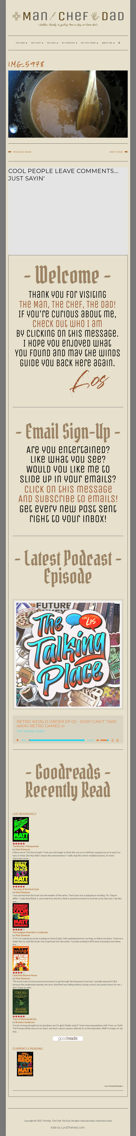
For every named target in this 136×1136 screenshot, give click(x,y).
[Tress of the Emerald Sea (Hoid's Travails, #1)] (21, 1001)
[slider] (57, 740)
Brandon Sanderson (25, 1022)
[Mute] (98, 740)
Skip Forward (117, 740)
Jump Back (112, 740)
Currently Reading (28, 1048)
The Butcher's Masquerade (26, 846)
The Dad (51, 43)
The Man (21, 43)
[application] (68, 740)
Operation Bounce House (25, 975)
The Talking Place (31, 731)
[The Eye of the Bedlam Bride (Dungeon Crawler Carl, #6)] (25, 1064)
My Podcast (68, 43)
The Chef (36, 43)
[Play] (17, 740)
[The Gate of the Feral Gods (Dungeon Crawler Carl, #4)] (21, 872)
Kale (54, 1128)
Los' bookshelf (24, 814)
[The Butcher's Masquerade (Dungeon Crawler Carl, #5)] (21, 829)
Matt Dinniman (23, 849)
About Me (107, 43)
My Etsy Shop (88, 43)
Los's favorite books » (114, 1086)
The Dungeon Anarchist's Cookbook (30, 932)
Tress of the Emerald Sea (24, 1019)
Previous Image (22, 152)
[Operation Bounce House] (21, 958)
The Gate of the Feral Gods (26, 889)
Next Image (116, 152)
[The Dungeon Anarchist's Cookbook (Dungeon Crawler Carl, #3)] (21, 915)
